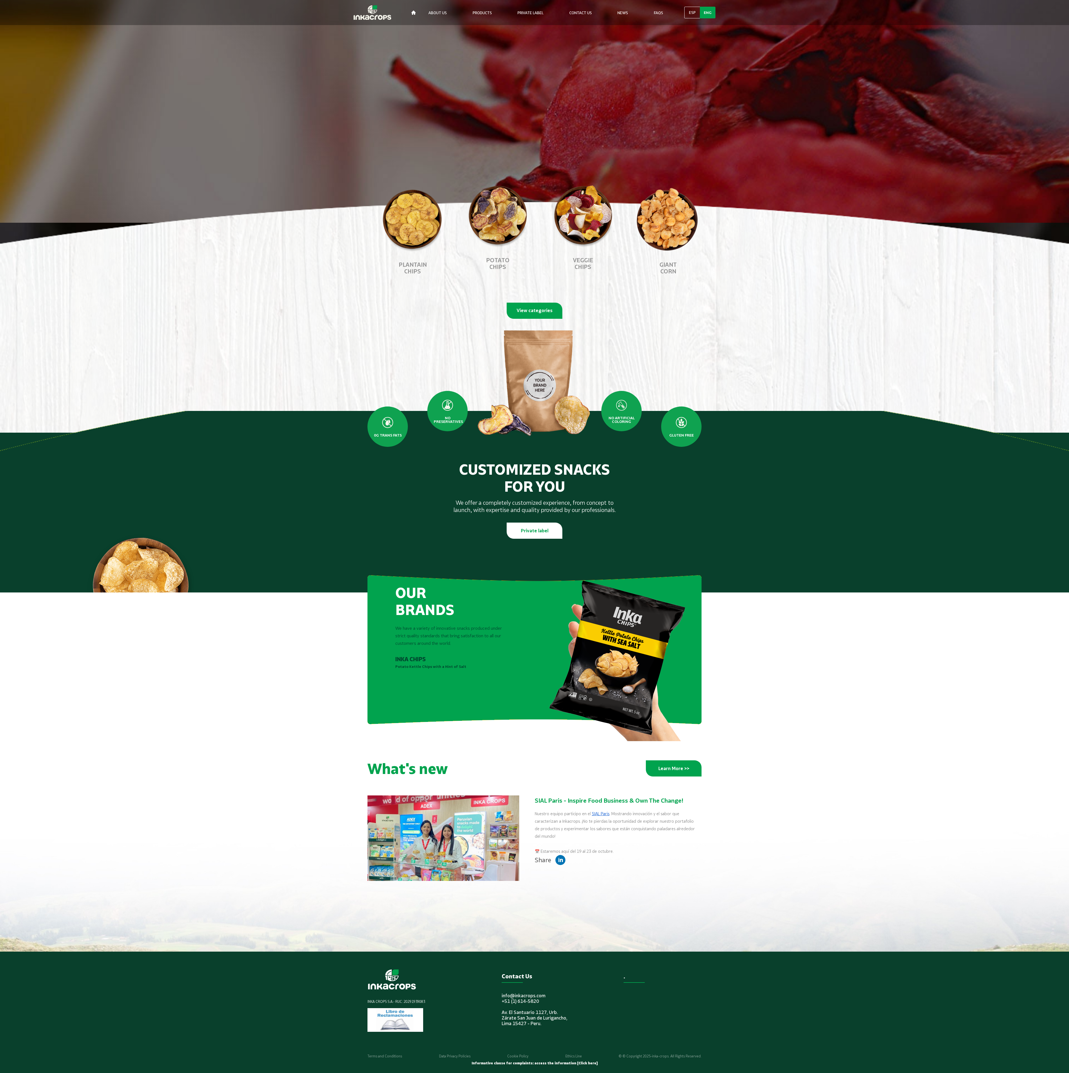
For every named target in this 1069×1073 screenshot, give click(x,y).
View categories (535, 310)
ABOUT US (437, 13)
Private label (534, 530)
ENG (708, 12)
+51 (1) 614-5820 (520, 1001)
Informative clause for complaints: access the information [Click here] (535, 1063)
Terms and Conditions (384, 1056)
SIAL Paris (600, 813)
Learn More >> (673, 768)
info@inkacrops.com (523, 995)
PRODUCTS (482, 13)
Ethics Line (573, 1056)
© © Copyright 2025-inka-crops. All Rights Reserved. (660, 1056)
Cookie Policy (517, 1056)
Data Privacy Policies (454, 1056)
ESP (692, 12)
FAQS (658, 13)
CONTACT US (580, 13)
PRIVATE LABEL (530, 13)
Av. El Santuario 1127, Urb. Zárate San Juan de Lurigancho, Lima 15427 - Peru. (534, 1018)
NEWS (622, 13)
